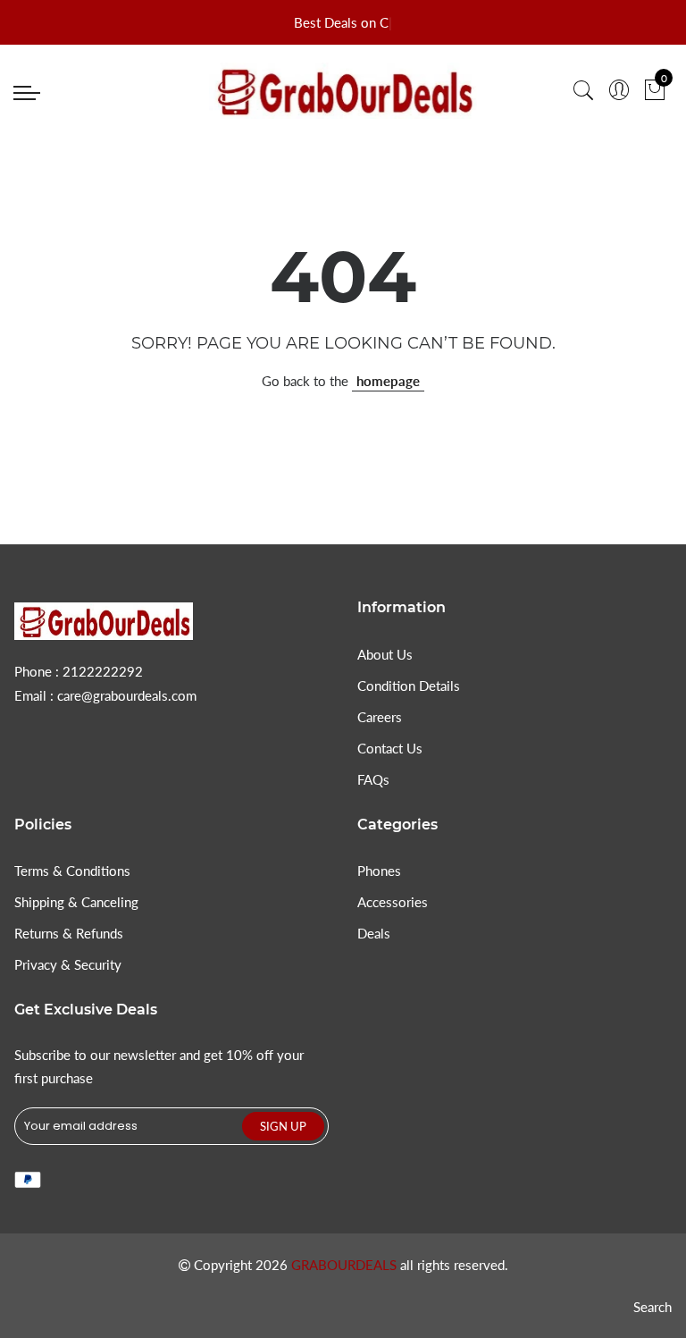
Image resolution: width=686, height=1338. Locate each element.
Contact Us (389, 748)
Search (652, 1307)
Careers (379, 717)
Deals (373, 933)
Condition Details (408, 685)
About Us (385, 654)
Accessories (392, 902)
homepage (388, 381)
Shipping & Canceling (76, 902)
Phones (379, 871)
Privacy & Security (67, 964)
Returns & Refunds (68, 933)
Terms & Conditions (72, 871)
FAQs (373, 779)
